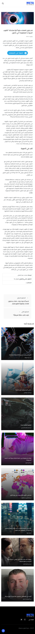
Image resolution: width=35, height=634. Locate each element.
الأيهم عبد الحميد (26, 599)
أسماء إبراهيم (27, 393)
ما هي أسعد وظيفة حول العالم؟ (23, 390)
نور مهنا (28, 533)
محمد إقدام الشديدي (25, 428)
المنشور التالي (25, 312)
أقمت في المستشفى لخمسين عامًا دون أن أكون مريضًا (18, 596)
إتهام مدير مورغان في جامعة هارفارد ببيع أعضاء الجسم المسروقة (18, 459)
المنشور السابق (21, 298)
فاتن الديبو (28, 463)
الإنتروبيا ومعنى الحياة (26, 425)
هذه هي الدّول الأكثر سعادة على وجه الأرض (20, 495)
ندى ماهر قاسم (26, 564)
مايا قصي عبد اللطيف (25, 498)
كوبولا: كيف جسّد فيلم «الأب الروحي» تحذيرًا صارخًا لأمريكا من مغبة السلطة (19, 560)
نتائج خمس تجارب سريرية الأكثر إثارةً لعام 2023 (20, 355)
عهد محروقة (27, 357)
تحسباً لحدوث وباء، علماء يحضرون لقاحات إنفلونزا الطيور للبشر (18, 302)
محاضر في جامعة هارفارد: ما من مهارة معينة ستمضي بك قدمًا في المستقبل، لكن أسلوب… (18, 529)
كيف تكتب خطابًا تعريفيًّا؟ (21, 315)
